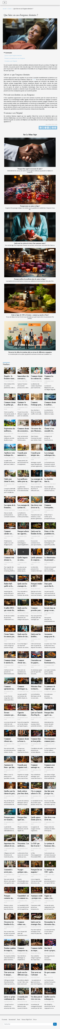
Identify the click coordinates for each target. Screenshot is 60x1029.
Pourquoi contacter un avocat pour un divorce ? (9, 899)
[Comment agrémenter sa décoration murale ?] (10, 681)
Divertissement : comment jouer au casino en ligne (49, 742)
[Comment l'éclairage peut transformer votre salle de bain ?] (36, 397)
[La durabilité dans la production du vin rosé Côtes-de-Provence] (50, 473)
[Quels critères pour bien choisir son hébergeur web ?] (23, 785)
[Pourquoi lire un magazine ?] (36, 864)
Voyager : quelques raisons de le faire (23, 871)
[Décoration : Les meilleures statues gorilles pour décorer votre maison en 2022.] (23, 838)
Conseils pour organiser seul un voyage (23, 767)
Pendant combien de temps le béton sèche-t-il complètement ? (10, 951)
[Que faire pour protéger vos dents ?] (50, 785)
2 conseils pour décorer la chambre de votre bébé (23, 1000)
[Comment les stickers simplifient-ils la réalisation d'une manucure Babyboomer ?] (50, 370)
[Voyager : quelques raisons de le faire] (23, 864)
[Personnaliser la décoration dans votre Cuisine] (50, 916)
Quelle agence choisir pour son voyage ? (36, 819)
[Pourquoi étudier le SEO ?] (36, 578)
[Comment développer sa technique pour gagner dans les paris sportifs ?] (23, 681)
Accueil (4, 9)
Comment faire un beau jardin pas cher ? (36, 741)
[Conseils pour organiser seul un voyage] (23, 759)
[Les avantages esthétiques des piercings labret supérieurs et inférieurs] (50, 447)
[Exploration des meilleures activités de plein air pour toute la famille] (10, 423)
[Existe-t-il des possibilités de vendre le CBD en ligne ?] (50, 526)
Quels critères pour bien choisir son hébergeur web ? (23, 794)
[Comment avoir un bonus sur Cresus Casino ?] (50, 759)
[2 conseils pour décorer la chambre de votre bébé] (23, 991)
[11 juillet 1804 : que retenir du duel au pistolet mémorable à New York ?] (10, 602)
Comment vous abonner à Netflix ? (9, 559)
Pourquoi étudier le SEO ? (36, 585)
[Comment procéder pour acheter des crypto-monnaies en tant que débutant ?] (36, 602)
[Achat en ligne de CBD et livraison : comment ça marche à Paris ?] (30, 298)
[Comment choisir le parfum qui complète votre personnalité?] (10, 397)
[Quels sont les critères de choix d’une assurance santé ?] (30, 227)
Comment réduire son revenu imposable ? (21, 925)
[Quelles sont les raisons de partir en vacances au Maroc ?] (10, 785)
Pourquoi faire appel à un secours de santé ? (30, 169)
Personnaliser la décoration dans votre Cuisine (49, 924)
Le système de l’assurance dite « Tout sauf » (50, 845)
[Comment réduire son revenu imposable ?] (23, 916)
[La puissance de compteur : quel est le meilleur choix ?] (50, 681)
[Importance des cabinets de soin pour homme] (10, 838)
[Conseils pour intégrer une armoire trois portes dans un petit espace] (36, 447)
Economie (4, 1019)
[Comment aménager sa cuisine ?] (36, 759)
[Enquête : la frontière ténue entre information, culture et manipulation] (10, 370)
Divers (10, 9)
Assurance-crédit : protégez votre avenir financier (36, 898)
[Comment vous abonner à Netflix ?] (10, 552)
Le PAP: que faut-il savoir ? (35, 844)
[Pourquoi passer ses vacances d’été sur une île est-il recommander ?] (10, 812)
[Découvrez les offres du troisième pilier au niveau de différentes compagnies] (30, 335)
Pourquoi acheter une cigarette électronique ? (23, 533)
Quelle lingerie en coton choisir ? (23, 559)
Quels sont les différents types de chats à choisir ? (23, 975)
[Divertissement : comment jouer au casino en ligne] (50, 733)
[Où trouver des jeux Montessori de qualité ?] (36, 423)
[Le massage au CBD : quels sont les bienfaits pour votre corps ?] (50, 864)
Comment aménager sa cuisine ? (35, 767)
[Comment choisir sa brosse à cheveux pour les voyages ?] (23, 733)
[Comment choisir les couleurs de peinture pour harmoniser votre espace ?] (36, 370)
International (12, 1019)
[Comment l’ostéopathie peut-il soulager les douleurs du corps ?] (50, 499)
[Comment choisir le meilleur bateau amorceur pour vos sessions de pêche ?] (50, 397)
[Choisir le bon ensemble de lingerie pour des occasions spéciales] (50, 423)
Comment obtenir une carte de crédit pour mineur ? (9, 742)
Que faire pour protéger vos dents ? (49, 793)
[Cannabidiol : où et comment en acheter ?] (23, 890)
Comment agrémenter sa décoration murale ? (9, 690)
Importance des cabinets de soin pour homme (9, 845)
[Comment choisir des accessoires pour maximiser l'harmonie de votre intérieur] (23, 423)
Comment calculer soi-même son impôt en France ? (9, 534)
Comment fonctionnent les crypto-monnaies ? (50, 663)
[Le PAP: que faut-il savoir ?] (36, 838)
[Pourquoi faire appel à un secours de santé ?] (30, 152)
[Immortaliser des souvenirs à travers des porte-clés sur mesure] (23, 370)
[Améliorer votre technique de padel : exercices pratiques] (10, 447)
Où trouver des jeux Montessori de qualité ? (36, 430)
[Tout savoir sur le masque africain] (10, 967)
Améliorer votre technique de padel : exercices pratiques (9, 456)
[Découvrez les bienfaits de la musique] (10, 916)
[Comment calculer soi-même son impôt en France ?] (10, 526)
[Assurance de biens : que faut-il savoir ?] (10, 759)
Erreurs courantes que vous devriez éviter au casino (9, 716)
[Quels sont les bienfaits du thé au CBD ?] (36, 526)
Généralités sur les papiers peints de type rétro (36, 663)
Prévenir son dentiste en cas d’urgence (15, 58)
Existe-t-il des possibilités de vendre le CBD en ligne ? (49, 534)
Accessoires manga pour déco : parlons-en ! (50, 636)
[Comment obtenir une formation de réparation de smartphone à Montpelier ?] (23, 655)
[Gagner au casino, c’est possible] (50, 890)
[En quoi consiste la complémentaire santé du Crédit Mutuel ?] (50, 967)
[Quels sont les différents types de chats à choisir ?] (23, 967)
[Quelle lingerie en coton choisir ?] (23, 552)
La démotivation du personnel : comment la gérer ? (49, 561)
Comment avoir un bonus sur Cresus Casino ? (49, 767)
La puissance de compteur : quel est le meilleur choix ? (49, 690)
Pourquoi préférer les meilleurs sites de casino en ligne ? (30, 279)
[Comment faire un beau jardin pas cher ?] (36, 733)
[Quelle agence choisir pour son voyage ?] (36, 812)
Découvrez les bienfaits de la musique (9, 924)
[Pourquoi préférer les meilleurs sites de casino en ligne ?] (30, 262)
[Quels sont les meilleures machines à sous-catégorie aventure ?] (23, 602)
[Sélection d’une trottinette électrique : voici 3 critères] (36, 681)
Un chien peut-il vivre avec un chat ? (36, 999)
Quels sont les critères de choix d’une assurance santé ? (30, 243)
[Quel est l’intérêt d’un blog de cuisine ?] (36, 707)
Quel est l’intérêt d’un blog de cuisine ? (36, 714)
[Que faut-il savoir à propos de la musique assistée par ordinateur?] (50, 942)
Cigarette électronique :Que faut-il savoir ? (22, 716)
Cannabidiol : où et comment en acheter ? (23, 898)
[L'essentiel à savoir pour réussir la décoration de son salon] (10, 864)
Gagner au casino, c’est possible (48, 898)
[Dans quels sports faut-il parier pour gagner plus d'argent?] (50, 578)
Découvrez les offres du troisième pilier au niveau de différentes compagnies (30, 352)
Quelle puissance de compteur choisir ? (36, 559)
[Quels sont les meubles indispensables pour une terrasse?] (36, 628)
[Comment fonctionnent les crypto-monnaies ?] (50, 655)
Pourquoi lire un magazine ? (36, 870)
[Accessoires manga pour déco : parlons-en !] (50, 628)
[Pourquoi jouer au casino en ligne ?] (30, 189)
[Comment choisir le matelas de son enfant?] (10, 655)
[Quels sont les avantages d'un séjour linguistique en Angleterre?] (36, 916)
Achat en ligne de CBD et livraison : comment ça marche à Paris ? (30, 315)
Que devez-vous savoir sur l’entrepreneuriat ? (50, 820)
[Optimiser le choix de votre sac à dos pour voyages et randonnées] (23, 397)
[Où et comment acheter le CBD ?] (36, 785)
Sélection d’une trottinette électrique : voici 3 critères (36, 690)
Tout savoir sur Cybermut (36, 973)
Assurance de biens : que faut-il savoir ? (9, 767)
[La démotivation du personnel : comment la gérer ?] (50, 552)
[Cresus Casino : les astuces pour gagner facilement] (10, 628)
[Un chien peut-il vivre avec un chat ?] (36, 991)
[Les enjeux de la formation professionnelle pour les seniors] (10, 499)
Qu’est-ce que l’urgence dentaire (13, 56)
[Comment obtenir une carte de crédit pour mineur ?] (10, 733)
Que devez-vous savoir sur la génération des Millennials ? (36, 508)
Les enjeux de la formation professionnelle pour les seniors (9, 508)
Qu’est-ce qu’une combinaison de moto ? (9, 999)
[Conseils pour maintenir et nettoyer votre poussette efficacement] (23, 447)
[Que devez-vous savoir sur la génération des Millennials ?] (36, 499)
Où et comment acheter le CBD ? (36, 793)
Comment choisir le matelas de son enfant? (10, 662)
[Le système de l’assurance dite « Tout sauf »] (50, 838)
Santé (18, 1019)
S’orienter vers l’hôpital (11, 61)
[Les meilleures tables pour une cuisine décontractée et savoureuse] (23, 473)
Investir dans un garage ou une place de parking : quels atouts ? (50, 611)
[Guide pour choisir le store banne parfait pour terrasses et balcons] (10, 473)
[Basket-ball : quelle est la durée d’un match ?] (10, 578)
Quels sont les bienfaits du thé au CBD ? (36, 533)
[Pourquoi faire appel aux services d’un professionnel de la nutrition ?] (23, 812)
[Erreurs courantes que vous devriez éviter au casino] (10, 707)
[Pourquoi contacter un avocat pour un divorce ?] (10, 890)
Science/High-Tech (27, 1019)
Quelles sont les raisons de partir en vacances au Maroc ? (9, 794)
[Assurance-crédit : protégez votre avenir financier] (36, 890)
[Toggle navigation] (5, 2)
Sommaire (8, 53)
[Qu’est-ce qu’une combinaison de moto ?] (10, 991)
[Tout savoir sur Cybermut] (36, 967)
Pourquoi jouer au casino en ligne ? (30, 206)
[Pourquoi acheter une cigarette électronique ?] (23, 526)
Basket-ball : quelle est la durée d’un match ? (8, 587)
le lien (34, 80)
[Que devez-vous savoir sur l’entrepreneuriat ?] (50, 812)
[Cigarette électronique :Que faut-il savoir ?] (23, 707)
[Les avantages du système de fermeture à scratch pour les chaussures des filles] (23, 499)
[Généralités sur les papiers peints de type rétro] (36, 655)
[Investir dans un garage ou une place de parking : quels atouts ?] (50, 602)
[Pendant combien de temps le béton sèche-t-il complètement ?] (10, 942)
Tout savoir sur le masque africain (9, 974)
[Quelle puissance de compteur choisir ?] (36, 552)
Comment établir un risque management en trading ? (36, 951)
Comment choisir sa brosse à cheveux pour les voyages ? (23, 742)
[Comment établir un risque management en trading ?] (36, 942)
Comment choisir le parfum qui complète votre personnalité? (10, 405)
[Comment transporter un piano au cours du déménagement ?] (23, 942)
